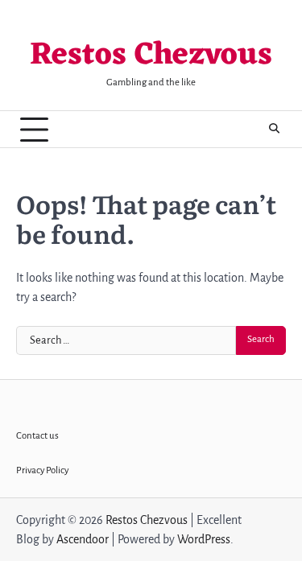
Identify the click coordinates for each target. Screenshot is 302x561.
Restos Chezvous (151, 56)
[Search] (274, 130)
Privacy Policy (42, 470)
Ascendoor (82, 539)
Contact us (37, 436)
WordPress (203, 539)
